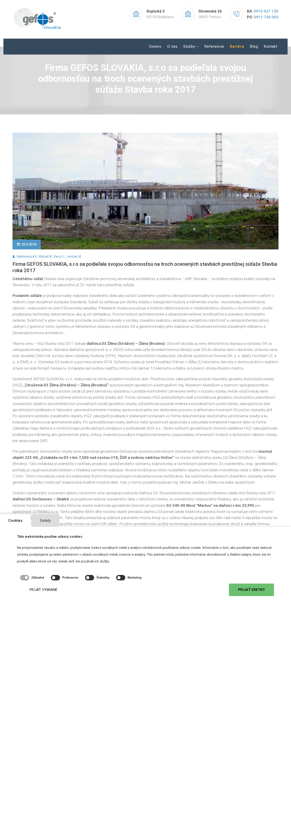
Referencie (214, 46)
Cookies (15, 520)
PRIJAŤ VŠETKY (251, 590)
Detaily (45, 520)
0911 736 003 (266, 17)
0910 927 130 (266, 11)
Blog (254, 46)
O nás (172, 46)
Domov (155, 46)
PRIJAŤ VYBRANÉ (43, 590)
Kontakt (270, 46)
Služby (189, 46)
